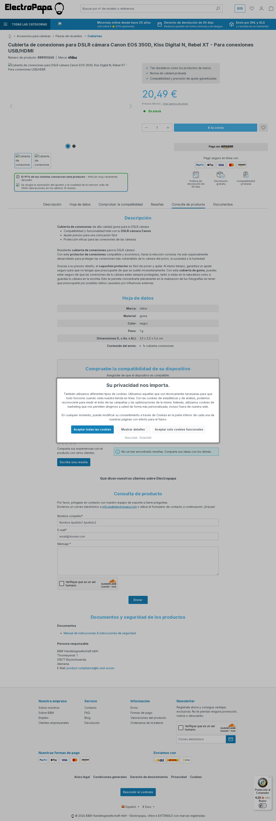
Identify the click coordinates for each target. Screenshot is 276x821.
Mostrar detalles (133, 429)
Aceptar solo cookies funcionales (179, 429)
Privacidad (145, 437)
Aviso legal (131, 437)
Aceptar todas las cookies (92, 429)
